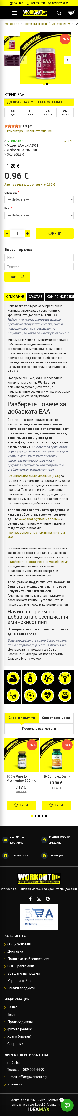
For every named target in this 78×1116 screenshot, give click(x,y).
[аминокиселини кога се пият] (47, 678)
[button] (23, 60)
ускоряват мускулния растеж (39, 519)
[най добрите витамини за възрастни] (13, 695)
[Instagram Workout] (39, 898)
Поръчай (17, 277)
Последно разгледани (39, 728)
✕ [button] (62, 1100)
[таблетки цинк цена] (65, 695)
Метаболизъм (61, 23)
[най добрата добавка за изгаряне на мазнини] (30, 678)
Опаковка (10, 192)
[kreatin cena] (65, 678)
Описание (15, 297)
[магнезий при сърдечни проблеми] (30, 695)
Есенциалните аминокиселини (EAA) (34, 476)
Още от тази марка (56, 717)
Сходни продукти (22, 717)
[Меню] (15, 13)
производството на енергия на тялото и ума (36, 535)
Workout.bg (11, 23)
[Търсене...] (59, 12)
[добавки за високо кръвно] (47, 695)
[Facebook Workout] (30, 898)
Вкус (7, 208)
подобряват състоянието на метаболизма (38, 561)
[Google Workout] (47, 898)
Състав (36, 297)
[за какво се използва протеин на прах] (13, 678)
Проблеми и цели (35, 23)
